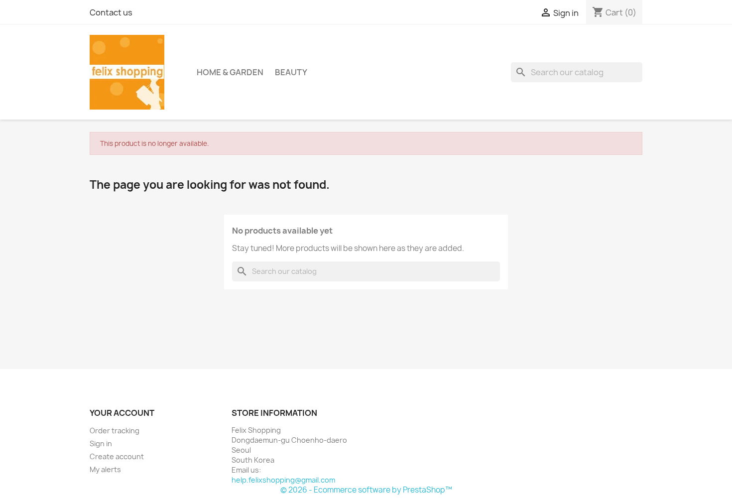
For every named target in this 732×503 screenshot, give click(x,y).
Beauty (291, 72)
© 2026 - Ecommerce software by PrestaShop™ (366, 490)
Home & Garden (230, 72)
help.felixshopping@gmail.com (283, 480)
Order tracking (114, 430)
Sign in (101, 443)
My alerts (105, 469)
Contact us (111, 12)
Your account (122, 412)
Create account (117, 456)
